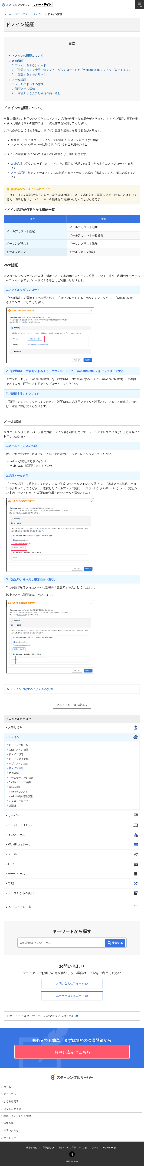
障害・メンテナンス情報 (17, 1116)
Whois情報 (15, 787)
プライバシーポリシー (103, 1147)
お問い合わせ (11, 1130)
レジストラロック (18, 800)
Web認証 (18, 60)
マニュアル (10, 1094)
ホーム (7, 1086)
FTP (11, 864)
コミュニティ (11, 1108)
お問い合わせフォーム (70, 983)
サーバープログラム (21, 825)
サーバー (13, 815)
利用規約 (47, 1147)
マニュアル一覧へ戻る (70, 704)
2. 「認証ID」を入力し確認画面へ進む (36, 93)
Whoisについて (19, 791)
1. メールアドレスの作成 (27, 84)
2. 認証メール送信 (23, 88)
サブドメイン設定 (18, 763)
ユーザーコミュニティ (70, 995)
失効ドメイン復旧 (18, 749)
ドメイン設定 (16, 754)
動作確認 (14, 773)
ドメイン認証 (16, 768)
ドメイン (13, 737)
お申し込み (15, 727)
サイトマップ (11, 1137)
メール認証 (19, 79)
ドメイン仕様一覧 (18, 744)
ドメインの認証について (27, 55)
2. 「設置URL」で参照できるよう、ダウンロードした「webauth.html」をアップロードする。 (72, 69)
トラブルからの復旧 (21, 893)
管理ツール (15, 883)
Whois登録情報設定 (22, 796)
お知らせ (9, 1123)
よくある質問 (11, 1101)
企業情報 (30, 1147)
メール (12, 854)
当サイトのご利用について (72, 1147)
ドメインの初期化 (18, 758)
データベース (16, 873)
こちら (71, 1015)
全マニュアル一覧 (20, 906)
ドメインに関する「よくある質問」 (33, 689)
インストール (16, 834)
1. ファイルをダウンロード (29, 65)
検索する (117, 942)
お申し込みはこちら (72, 1052)
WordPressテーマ (19, 844)
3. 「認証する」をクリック (29, 74)
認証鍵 (12, 805)
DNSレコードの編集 (20, 782)
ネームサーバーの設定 (21, 777)
